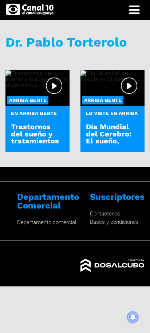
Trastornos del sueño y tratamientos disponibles (35, 137)
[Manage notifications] (133, 317)
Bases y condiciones (114, 222)
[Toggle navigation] (134, 10)
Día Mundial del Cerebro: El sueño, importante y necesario (109, 140)
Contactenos (105, 213)
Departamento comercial (46, 222)
